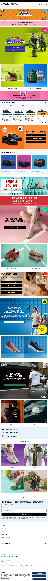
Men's (20, 8)
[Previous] (42, 102)
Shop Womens (6, 529)
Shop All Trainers (15, 227)
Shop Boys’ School (15, 50)
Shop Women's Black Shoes (36, 135)
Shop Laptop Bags (5, 171)
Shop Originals (6, 537)
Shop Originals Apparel (15, 385)
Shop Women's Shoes (17, 203)
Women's (11, 8)
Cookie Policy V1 (5, 577)
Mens (12, 504)
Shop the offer (22, 18)
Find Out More (33, 24)
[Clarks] (10, 4)
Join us (24, 514)
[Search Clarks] (39, 4)
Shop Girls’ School (15, 47)
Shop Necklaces (11, 292)
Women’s (17, 189)
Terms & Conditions (6, 565)
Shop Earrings (11, 285)
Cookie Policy (21, 565)
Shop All (6, 189)
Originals (37, 8)
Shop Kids (4, 534)
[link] (7, 113)
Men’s (6, 192)
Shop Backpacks (36, 171)
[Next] (45, 102)
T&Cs (28, 18)
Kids (28, 8)
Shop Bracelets (11, 289)
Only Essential (39, 575)
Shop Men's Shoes (28, 203)
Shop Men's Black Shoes (36, 138)
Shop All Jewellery (11, 282)
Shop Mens (5, 532)
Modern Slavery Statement (30, 565)
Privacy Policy (25, 517)
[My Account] (41, 4)
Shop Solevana (14, 322)
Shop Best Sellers (36, 141)
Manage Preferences (39, 578)
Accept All (39, 573)
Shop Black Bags (21, 171)
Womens (5, 504)
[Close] (44, 569)
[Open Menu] (46, 4)
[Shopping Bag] (44, 4)
